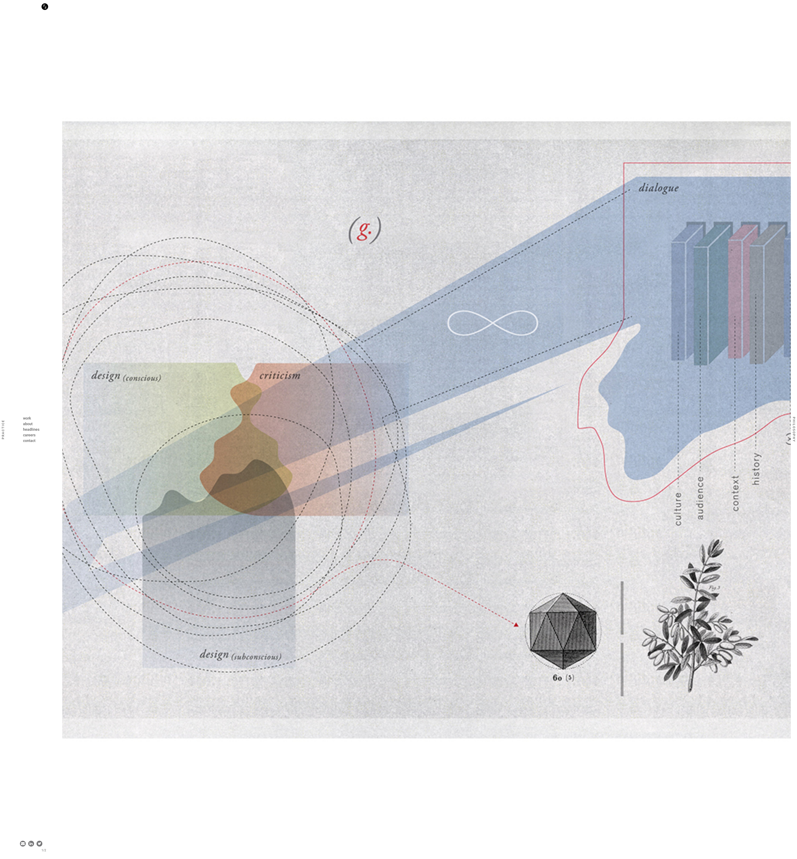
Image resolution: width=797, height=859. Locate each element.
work (27, 418)
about (28, 424)
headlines (31, 429)
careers (29, 435)
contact (29, 440)
